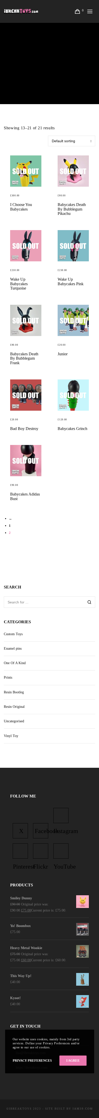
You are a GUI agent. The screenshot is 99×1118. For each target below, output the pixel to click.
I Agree (73, 1060)
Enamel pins (13, 648)
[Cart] (78, 11)
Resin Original (14, 707)
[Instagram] (61, 815)
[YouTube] (61, 851)
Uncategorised (14, 721)
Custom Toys (13, 634)
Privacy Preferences (32, 1060)
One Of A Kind (15, 663)
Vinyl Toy (11, 736)
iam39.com (83, 1108)
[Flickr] (40, 851)
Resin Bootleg (14, 692)
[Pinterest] (20, 851)
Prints (8, 677)
